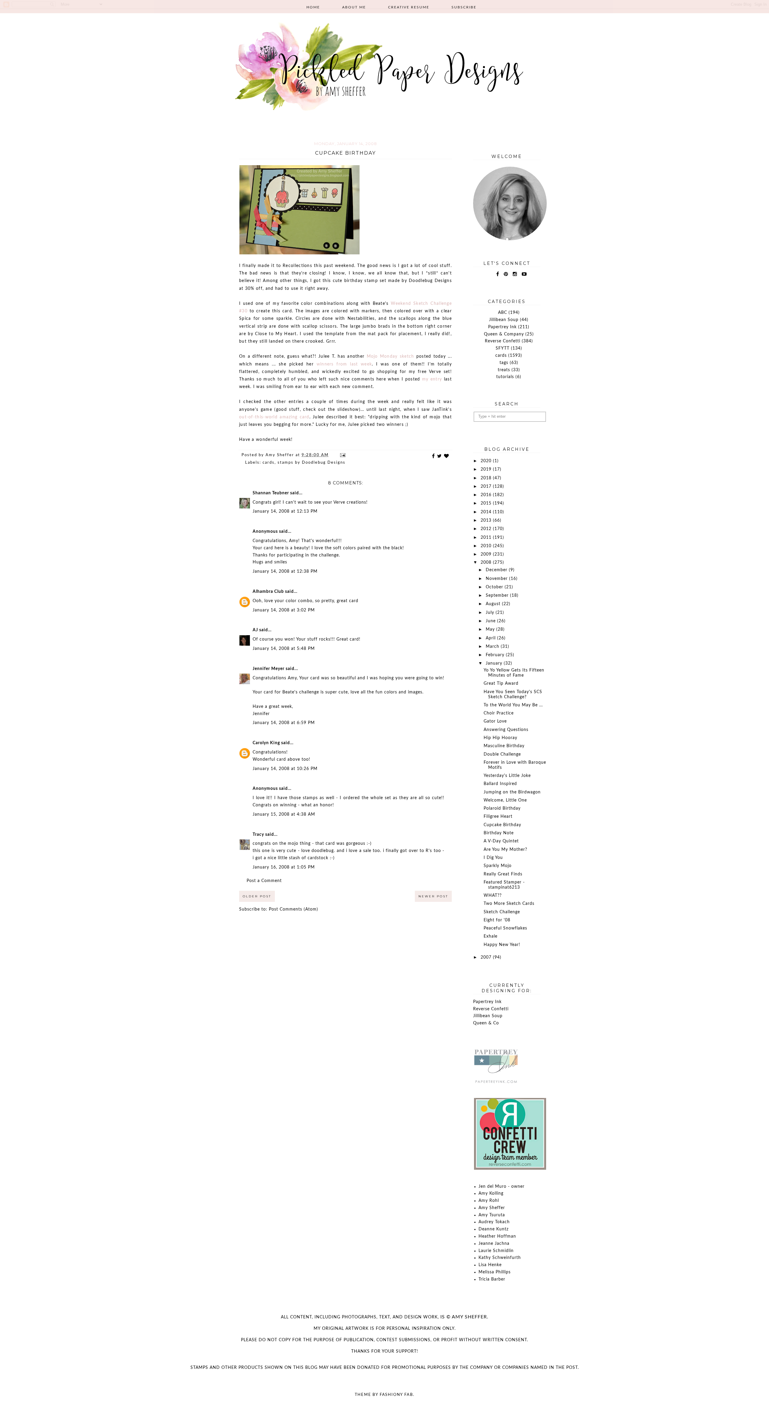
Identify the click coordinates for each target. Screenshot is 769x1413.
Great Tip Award (501, 683)
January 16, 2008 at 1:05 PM (284, 867)
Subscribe (463, 7)
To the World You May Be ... (513, 705)
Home (313, 7)
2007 (487, 957)
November (497, 579)
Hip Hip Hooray (500, 738)
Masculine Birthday (504, 746)
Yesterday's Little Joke (507, 776)
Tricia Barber (492, 1279)
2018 (487, 478)
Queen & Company (504, 334)
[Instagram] (515, 274)
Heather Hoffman (497, 1236)
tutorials (505, 377)
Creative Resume (408, 7)
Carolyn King (266, 743)
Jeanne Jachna (494, 1244)
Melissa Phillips (495, 1272)
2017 (487, 486)
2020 (487, 461)
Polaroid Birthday (502, 808)
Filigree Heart (498, 816)
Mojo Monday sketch (391, 356)
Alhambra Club (268, 592)
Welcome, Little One (505, 800)
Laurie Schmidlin (496, 1251)
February (496, 655)
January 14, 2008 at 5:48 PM (284, 649)
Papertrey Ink (502, 327)
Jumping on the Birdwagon (512, 792)
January (495, 663)
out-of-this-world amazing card (274, 417)
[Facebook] (497, 274)
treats (504, 370)
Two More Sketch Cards (509, 904)
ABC (502, 313)
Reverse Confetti (502, 341)
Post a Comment (264, 881)
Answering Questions (506, 730)
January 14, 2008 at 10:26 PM (285, 769)
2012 (487, 529)
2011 (487, 537)
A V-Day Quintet (501, 841)
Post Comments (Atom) (293, 909)
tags (504, 363)
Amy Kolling (491, 1193)
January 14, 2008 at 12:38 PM (285, 571)
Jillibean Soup (503, 320)
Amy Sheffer (492, 1208)
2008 (487, 562)
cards (269, 463)
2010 (487, 546)
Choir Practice (499, 713)
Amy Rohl (489, 1201)
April (491, 638)
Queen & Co (486, 1023)
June (491, 621)
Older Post (257, 896)
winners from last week (344, 364)
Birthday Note (499, 833)
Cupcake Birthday (502, 825)
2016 (487, 495)
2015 (487, 503)
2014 (487, 512)
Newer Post (433, 896)
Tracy (258, 834)
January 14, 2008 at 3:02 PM (284, 610)
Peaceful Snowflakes (505, 928)
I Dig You (493, 858)
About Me (354, 7)
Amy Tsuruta (492, 1215)
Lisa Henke (490, 1265)
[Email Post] (342, 455)
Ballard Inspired (500, 784)
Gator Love (495, 721)
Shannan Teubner (271, 493)
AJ (255, 630)
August (494, 604)
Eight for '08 (497, 920)
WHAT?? (493, 895)
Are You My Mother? (505, 849)
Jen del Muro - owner (501, 1186)
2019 (487, 469)
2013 (487, 520)
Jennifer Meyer (268, 669)
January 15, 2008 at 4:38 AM (284, 814)
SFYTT (502, 348)
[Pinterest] (506, 274)
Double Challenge (502, 754)
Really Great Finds (503, 874)
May (491, 629)
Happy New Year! (502, 945)
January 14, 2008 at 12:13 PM (285, 511)
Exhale (490, 936)
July (491, 613)
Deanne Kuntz (494, 1229)
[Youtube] (524, 274)
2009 (487, 554)
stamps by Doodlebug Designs (311, 463)
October (495, 587)
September (498, 595)
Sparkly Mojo (498, 866)
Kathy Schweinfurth (500, 1258)
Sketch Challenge (502, 912)
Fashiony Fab (396, 1395)
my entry (432, 379)
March (493, 646)
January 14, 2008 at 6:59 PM (284, 723)
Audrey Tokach (494, 1222)
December (497, 570)
